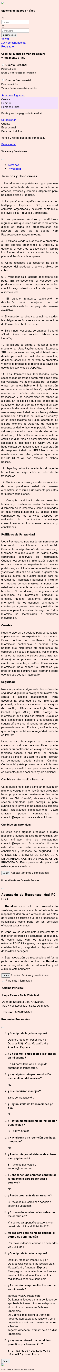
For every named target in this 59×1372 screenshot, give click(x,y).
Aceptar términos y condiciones (30, 873)
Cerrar (6, 872)
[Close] (2, 159)
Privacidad (14, 169)
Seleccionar (8, 120)
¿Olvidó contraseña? (13, 42)
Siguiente (7, 95)
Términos (13, 165)
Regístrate (7, 46)
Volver (5, 39)
